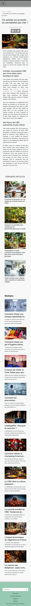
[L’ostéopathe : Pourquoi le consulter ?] (15, 417)
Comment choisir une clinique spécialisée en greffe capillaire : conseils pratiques (14, 318)
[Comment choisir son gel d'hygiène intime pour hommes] (15, 333)
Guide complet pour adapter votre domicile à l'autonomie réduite (15, 280)
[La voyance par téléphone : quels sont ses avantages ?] (15, 556)
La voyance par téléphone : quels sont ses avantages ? (15, 568)
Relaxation (15, 593)
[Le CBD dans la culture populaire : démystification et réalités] (15, 473)
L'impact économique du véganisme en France (15, 538)
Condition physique (15, 596)
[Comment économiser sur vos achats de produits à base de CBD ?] (15, 189)
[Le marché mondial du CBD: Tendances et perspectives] (15, 500)
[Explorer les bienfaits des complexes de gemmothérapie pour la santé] (15, 215)
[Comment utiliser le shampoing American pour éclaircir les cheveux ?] (15, 445)
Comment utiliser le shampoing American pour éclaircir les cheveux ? (14, 457)
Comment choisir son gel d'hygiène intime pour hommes (14, 344)
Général (9, 12)
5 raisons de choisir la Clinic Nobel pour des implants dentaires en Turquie (14, 374)
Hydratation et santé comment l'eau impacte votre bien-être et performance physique (15, 253)
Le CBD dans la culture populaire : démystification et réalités (15, 485)
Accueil (3, 12)
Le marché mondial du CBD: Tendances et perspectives (15, 512)
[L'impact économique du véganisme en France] (15, 528)
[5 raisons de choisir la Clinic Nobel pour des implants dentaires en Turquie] (15, 361)
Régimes (15, 599)
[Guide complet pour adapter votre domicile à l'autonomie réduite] (15, 268)
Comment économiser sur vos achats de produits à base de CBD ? (15, 201)
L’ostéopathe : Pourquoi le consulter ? (15, 426)
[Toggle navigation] (3, 3)
